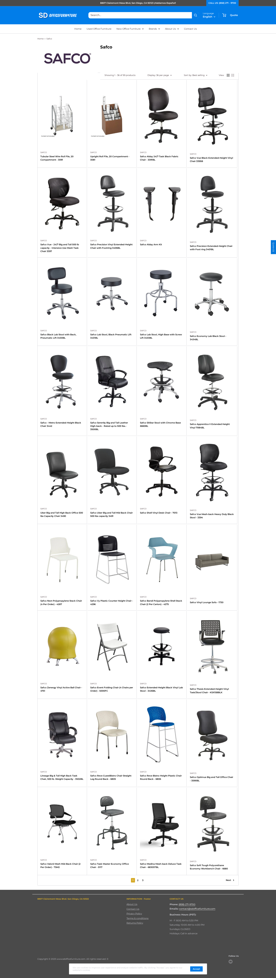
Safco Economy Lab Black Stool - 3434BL (208, 338)
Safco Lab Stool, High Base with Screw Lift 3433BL (161, 336)
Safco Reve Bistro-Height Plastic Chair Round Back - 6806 (161, 777)
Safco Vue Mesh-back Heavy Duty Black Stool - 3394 (212, 516)
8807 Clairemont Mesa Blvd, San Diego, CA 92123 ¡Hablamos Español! (138, 3)
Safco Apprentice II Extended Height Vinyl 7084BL (210, 426)
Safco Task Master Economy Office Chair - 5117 (109, 865)
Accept (196, 969)
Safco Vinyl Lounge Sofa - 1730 (206, 602)
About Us (170, 28)
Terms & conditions (137, 918)
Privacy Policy (134, 913)
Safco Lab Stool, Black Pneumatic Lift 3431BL (110, 336)
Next (228, 880)
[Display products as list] (233, 75)
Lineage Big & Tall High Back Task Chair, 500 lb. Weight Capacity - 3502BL (61, 777)
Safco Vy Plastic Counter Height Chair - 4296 (111, 602)
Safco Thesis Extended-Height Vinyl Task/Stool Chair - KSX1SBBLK (209, 691)
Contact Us (190, 28)
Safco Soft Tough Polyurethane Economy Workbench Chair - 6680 (209, 867)
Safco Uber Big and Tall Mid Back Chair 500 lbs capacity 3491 (111, 514)
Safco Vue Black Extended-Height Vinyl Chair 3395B (211, 160)
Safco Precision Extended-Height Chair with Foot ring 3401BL (211, 248)
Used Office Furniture (99, 28)
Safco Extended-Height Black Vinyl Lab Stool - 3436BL (161, 689)
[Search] (195, 15)
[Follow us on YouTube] (231, 962)
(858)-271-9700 (187, 904)
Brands (153, 28)
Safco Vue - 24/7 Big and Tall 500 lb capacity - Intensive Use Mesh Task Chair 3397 (59, 248)
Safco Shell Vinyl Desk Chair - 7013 (158, 512)
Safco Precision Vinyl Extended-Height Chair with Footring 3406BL (111, 246)
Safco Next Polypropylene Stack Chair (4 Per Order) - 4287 (61, 602)
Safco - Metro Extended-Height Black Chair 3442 (60, 424)
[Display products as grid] (228, 75)
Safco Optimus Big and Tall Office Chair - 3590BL (211, 779)
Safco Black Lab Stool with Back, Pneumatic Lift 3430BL (58, 336)
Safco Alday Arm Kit (151, 244)
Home (78, 28)
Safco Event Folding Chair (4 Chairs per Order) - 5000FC (111, 689)
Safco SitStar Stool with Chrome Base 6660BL (160, 424)
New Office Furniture (128, 28)
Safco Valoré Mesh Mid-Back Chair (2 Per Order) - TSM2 (60, 865)
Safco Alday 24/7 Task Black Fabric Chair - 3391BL (159, 158)
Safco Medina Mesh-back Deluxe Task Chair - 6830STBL (161, 865)
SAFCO (43, 152)
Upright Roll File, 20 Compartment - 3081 (109, 158)
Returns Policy (134, 923)
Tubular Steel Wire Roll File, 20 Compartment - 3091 (56, 158)
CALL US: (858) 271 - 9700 (222, 3)
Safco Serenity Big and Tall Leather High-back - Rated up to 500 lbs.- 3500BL (109, 426)
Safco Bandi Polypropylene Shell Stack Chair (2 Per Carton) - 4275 (161, 602)
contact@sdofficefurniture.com (197, 908)
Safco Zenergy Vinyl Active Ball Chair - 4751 (61, 689)
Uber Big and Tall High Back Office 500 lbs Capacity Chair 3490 (61, 514)
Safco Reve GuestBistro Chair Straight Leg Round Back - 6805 (110, 777)
